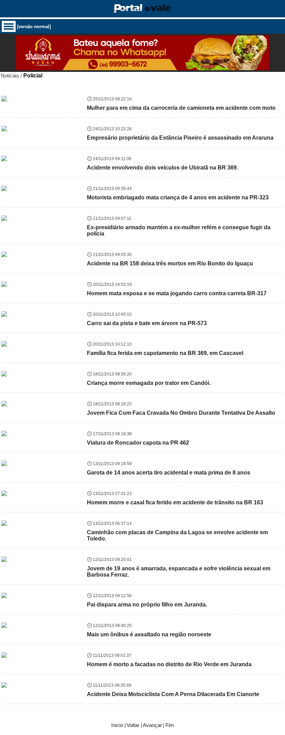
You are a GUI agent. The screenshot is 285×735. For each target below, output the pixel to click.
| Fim (168, 725)
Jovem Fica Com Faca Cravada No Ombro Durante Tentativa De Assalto (181, 413)
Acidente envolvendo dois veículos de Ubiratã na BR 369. (162, 168)
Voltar (133, 725)
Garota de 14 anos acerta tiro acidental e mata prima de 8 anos (168, 473)
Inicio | (118, 725)
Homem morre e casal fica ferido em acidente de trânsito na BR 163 (175, 502)
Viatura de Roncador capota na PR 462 (138, 443)
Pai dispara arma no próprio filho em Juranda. (147, 605)
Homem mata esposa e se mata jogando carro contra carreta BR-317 (177, 293)
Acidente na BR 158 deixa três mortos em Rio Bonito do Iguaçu (170, 263)
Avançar (152, 725)
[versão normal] (34, 26)
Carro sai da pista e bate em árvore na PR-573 (147, 323)
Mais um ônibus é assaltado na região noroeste (149, 634)
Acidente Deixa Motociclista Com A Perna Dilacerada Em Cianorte (173, 694)
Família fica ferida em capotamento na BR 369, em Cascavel (165, 353)
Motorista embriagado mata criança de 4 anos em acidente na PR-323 (178, 197)
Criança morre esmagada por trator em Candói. (149, 383)
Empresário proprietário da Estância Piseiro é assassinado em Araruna (180, 138)
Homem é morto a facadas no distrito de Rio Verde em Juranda (169, 664)
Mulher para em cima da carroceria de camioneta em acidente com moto (181, 108)
